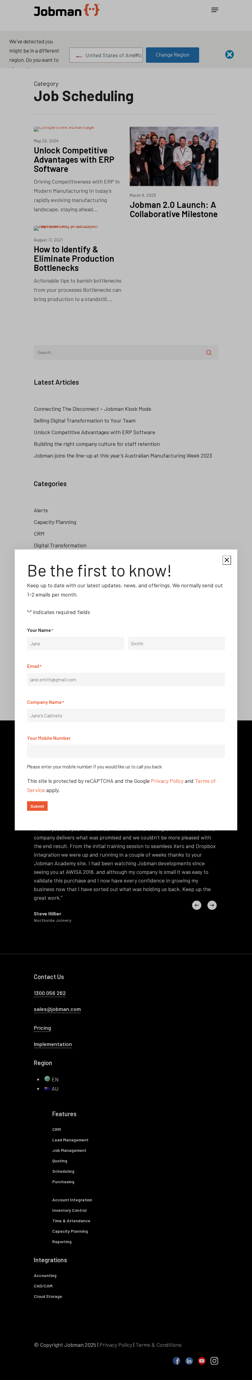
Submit (37, 806)
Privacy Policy (167, 780)
